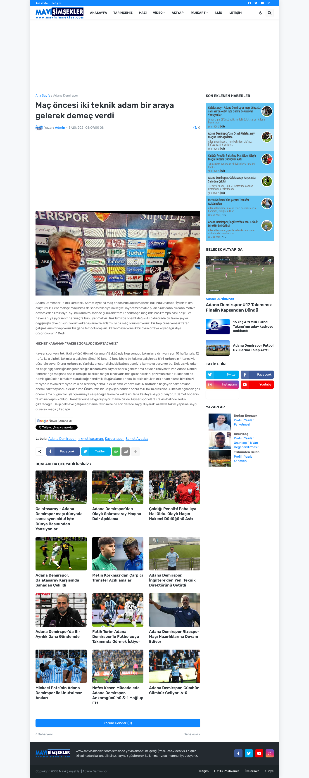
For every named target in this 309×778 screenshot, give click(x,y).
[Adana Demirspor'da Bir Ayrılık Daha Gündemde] (61, 610)
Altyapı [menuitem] (178, 13)
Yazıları (249, 420)
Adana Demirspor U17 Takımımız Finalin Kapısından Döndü (239, 307)
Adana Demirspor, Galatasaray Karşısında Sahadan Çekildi (57, 580)
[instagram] (269, 3)
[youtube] (262, 3)
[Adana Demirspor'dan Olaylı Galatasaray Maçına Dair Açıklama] (117, 487)
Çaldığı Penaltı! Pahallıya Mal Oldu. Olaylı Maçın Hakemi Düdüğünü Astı (172, 513)
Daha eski (191, 734)
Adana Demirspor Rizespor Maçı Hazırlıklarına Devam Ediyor (174, 636)
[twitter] (255, 3)
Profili (238, 420)
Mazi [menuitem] (143, 13)
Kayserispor (114, 439)
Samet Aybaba (137, 439)
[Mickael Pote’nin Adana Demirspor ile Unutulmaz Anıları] (61, 666)
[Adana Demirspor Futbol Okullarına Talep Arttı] (218, 348)
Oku (223, 126)
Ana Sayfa (43, 95)
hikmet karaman (90, 439)
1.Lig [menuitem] (218, 13)
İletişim (56, 3)
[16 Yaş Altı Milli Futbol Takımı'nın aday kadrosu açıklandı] (218, 326)
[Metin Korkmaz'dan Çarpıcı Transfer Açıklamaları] (117, 553)
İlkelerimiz (252, 771)
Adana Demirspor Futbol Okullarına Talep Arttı (253, 347)
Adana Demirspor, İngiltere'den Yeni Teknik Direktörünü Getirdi (172, 580)
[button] (261, 13)
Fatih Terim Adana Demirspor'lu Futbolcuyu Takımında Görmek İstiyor (116, 636)
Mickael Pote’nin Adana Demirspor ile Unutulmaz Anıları (59, 693)
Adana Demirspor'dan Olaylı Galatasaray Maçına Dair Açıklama (116, 513)
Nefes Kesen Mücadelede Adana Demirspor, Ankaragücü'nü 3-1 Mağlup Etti (117, 695)
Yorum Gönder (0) (118, 723)
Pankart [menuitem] (198, 13)
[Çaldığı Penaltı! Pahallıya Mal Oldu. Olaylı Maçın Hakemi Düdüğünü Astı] (174, 487)
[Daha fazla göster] (135, 451)
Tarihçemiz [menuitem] (123, 13)
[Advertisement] (155, 56)
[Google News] (54, 423)
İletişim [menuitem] (235, 13)
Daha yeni (45, 734)
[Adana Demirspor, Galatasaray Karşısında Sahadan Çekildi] (61, 553)
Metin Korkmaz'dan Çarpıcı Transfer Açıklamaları (117, 577)
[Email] (125, 451)
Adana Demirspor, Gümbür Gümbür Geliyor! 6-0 (174, 690)
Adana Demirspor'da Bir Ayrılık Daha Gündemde (58, 634)
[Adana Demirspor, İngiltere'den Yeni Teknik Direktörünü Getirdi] (174, 553)
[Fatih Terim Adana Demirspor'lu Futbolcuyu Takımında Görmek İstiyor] (117, 610)
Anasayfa (42, 3)
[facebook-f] (238, 753)
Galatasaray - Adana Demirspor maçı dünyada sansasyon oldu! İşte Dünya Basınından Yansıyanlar (59, 518)
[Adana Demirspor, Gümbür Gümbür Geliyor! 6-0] (174, 666)
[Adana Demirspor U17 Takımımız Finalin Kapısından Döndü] (240, 275)
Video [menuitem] (158, 13)
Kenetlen (240, 461)
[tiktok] (222, 394)
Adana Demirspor (65, 95)
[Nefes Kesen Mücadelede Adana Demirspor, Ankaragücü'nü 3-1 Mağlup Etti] (117, 666)
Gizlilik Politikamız (226, 771)
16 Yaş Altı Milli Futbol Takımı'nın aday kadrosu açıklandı (253, 326)
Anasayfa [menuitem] (98, 13)
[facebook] (249, 3)
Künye (269, 771)
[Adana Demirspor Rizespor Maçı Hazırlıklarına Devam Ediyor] (174, 610)
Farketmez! (242, 424)
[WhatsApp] (116, 451)
